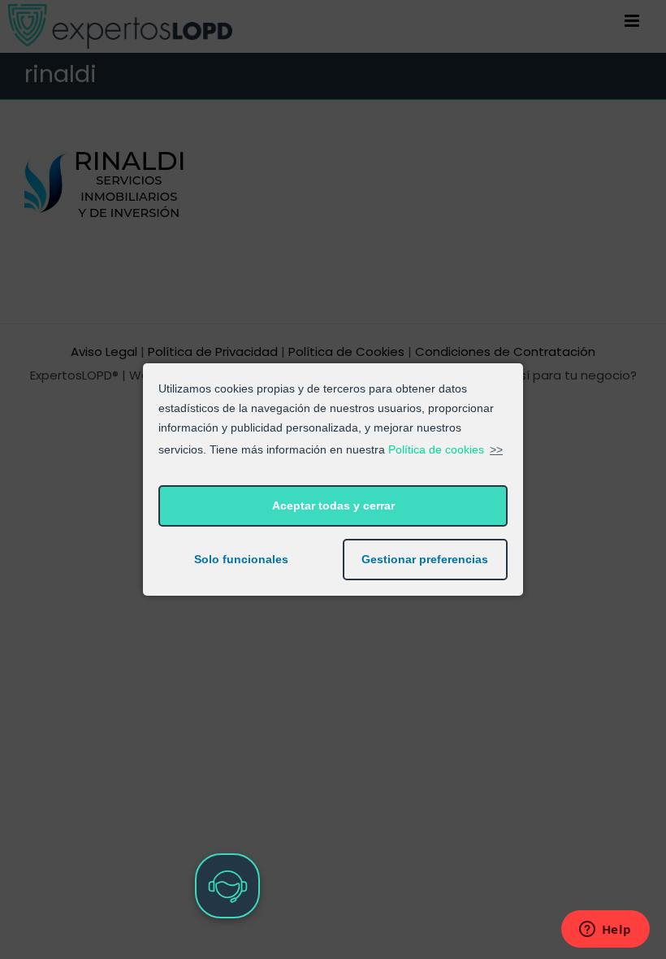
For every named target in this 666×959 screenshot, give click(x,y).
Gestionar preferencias (424, 559)
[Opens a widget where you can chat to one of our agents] (605, 930)
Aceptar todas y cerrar (333, 505)
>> (496, 449)
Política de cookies (436, 449)
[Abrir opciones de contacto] (227, 885)
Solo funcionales (241, 559)
